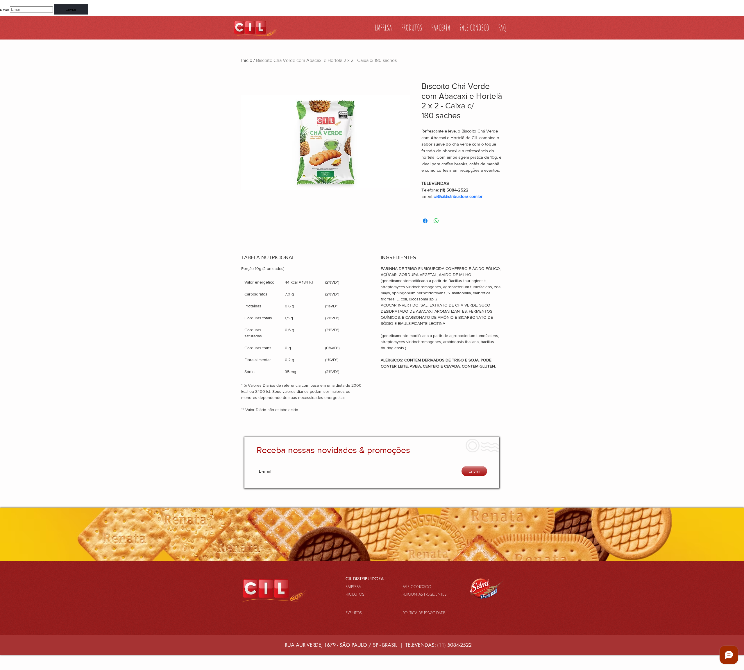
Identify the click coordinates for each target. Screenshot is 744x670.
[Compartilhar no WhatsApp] (436, 220)
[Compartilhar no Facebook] (425, 220)
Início (246, 60)
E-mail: (4, 9)
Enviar (70, 9)
